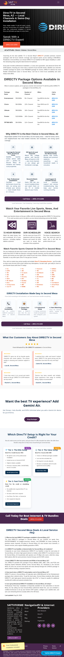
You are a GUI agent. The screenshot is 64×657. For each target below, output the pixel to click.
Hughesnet (41, 621)
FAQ (26, 615)
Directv (17, 50)
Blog (26, 618)
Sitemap (27, 621)
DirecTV (40, 614)
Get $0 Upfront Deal (12, 472)
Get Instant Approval (13, 504)
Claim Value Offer (41, 470)
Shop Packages (32, 419)
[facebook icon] (44, 625)
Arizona (23, 50)
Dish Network (42, 611)
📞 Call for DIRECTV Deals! (51, 653)
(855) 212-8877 (13, 638)
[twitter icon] (39, 625)
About (26, 611)
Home (26, 608)
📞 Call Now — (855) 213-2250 (32, 199)
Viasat (39, 617)
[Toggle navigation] (58, 2)
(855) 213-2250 (11, 45)
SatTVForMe (10, 50)
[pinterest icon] (53, 625)
